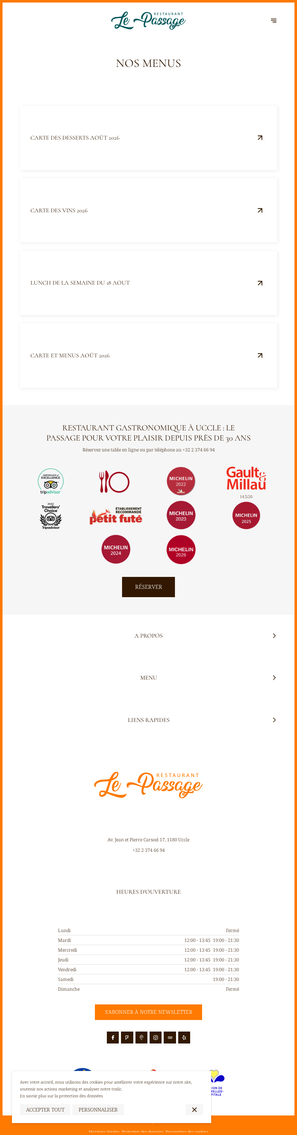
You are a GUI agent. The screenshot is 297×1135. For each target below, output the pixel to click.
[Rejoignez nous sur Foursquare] (127, 1038)
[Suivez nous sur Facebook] (113, 1038)
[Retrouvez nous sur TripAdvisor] (170, 1038)
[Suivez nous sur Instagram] (156, 1038)
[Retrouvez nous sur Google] (141, 1038)
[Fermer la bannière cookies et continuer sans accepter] (194, 1109)
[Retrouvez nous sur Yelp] (184, 1038)
